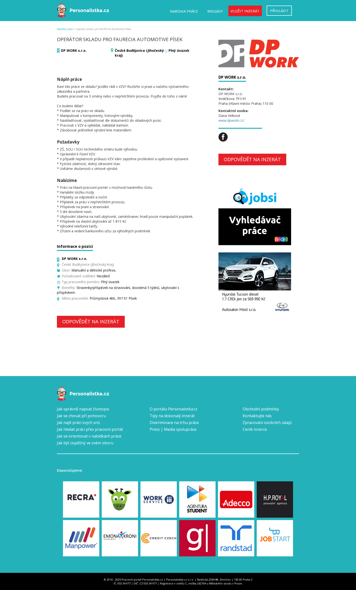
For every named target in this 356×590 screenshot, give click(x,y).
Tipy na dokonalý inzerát (172, 415)
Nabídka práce (184, 11)
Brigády (215, 11)
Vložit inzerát (245, 10)
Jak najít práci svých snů (78, 422)
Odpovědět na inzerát (90, 321)
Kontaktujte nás (257, 415)
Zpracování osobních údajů (267, 422)
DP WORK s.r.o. (73, 50)
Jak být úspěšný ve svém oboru (85, 443)
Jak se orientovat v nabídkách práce (89, 436)
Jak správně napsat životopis (83, 409)
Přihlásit (279, 10)
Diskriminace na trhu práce (174, 422)
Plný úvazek (179, 50)
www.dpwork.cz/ (231, 120)
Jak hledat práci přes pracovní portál (90, 429)
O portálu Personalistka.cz (173, 409)
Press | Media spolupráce (173, 429)
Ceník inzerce (255, 429)
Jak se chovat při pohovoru (81, 415)
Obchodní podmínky (261, 409)
